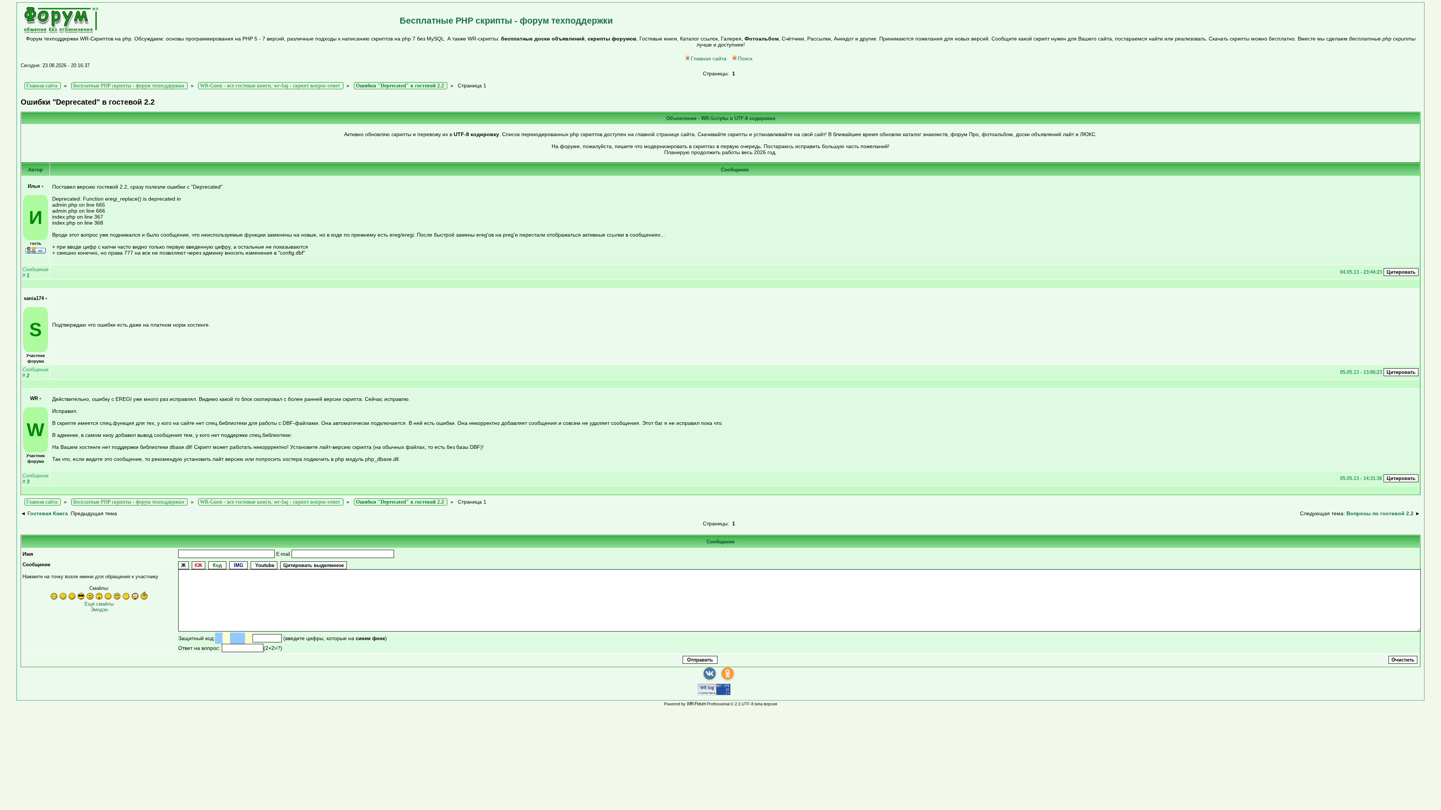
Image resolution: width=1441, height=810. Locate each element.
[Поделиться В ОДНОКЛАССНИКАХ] (727, 673)
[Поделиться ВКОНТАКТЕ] (709, 673)
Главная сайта (709, 59)
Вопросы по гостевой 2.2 (1380, 513)
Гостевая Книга (47, 513)
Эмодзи (99, 609)
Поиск (745, 59)
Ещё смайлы (99, 604)
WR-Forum (696, 703)
